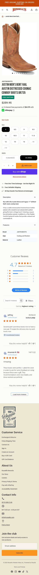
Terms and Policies (19, 567)
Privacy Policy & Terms (9, 481)
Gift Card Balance (8, 459)
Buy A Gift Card (7, 455)
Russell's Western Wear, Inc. (16, 562)
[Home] (2, 16)
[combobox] (26, 306)
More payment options (19, 177)
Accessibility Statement (9, 489)
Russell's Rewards (8, 470)
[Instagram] (15, 571)
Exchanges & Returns (9, 437)
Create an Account (8, 452)
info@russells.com (8, 517)
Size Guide (5, 120)
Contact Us (5, 444)
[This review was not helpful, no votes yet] (33, 343)
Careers (4, 478)
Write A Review (21, 290)
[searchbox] (11, 300)
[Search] (7, 9)
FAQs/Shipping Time (8, 441)
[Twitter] (27, 571)
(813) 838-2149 (7, 502)
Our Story (5, 474)
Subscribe (19, 553)
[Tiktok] (23, 571)
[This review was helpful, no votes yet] (29, 343)
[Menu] (2, 9)
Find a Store (6, 525)
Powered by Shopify (30, 562)
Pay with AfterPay (8, 485)
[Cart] (36, 9)
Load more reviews (19, 394)
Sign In (4, 448)
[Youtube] (19, 571)
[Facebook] (12, 571)
